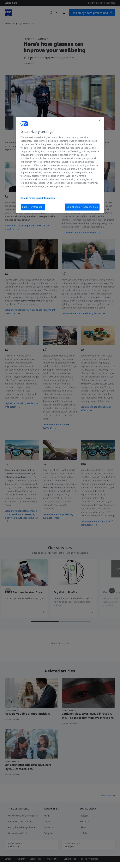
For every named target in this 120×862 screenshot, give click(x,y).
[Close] (100, 120)
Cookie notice (28, 198)
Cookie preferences (32, 207)
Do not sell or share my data (82, 207)
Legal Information (45, 198)
